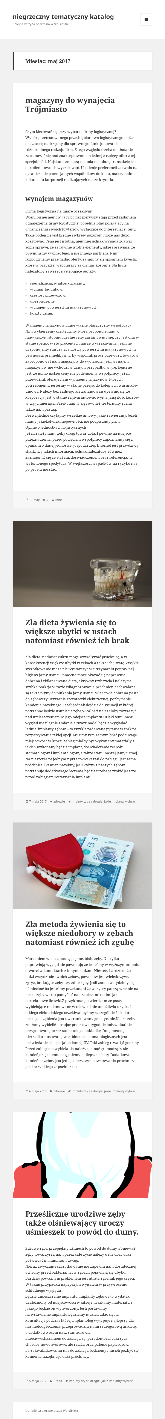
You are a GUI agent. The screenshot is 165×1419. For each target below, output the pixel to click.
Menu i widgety (146, 25)
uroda (57, 1381)
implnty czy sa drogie (87, 801)
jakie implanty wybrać (120, 801)
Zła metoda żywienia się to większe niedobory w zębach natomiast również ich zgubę (79, 933)
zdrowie (59, 801)
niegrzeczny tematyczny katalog (63, 16)
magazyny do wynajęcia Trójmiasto (70, 104)
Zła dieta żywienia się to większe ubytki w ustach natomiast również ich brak (77, 631)
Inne (58, 500)
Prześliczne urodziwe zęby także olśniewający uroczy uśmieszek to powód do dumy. (81, 1223)
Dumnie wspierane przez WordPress (51, 1410)
